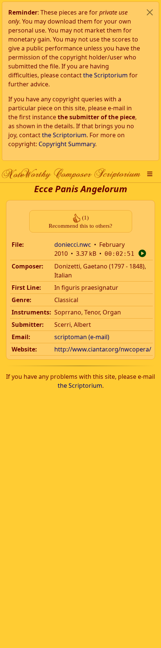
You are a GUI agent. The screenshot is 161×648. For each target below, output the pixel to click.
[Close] (150, 12)
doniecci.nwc (72, 244)
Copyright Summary (67, 144)
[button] (149, 174)
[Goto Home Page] (71, 174)
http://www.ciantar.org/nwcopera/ (102, 349)
